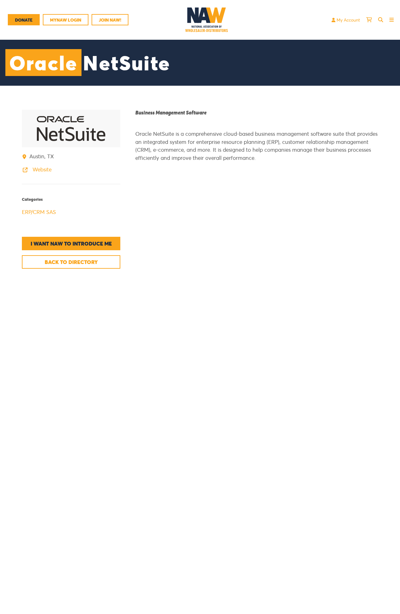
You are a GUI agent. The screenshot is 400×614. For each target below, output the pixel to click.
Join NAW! (110, 20)
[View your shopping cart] (369, 20)
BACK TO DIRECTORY (71, 262)
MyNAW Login (65, 20)
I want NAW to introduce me (71, 243)
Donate (23, 20)
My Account (347, 20)
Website (41, 169)
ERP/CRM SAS (39, 212)
